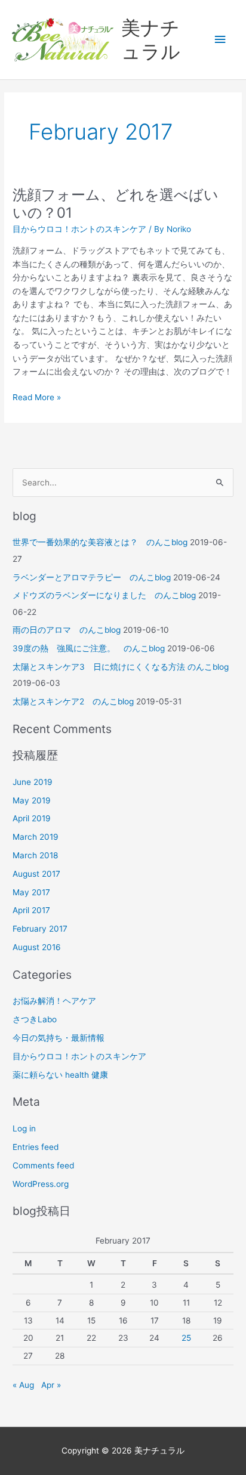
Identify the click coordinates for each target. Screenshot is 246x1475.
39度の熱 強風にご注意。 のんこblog (89, 648)
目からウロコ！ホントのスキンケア (79, 229)
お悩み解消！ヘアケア (54, 1001)
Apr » (51, 1385)
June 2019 (33, 782)
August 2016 (37, 947)
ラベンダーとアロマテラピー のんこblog (92, 577)
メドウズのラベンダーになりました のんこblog (104, 595)
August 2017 (36, 874)
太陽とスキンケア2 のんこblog (73, 701)
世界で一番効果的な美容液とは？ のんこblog (100, 542)
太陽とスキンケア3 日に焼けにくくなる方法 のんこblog (121, 667)
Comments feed (43, 1165)
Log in (24, 1128)
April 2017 (31, 910)
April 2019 (32, 818)
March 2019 (36, 837)
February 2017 (40, 928)
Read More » (37, 396)
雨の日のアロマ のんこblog (67, 630)
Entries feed (36, 1147)
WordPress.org (41, 1184)
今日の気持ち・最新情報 (58, 1038)
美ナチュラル (150, 39)
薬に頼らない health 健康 (60, 1075)
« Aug (23, 1385)
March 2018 (35, 855)
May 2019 (32, 800)
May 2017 (31, 892)
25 (186, 1338)
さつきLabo (35, 1019)
